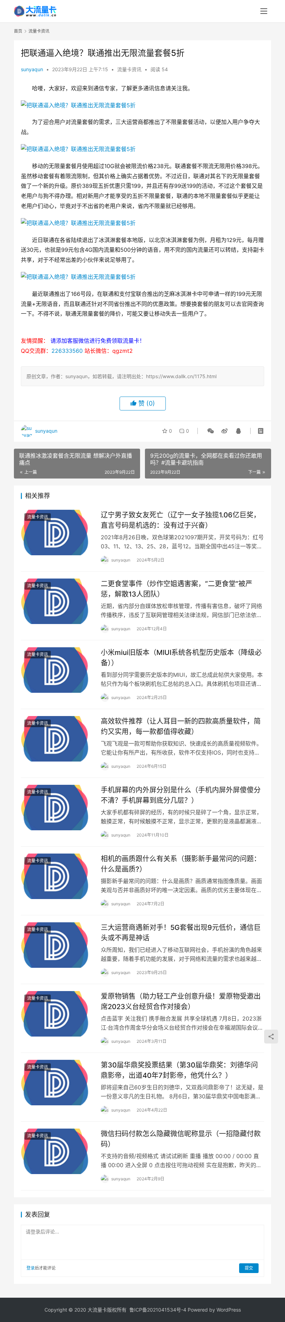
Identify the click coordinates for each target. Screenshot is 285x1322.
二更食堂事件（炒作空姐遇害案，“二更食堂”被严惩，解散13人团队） (176, 589)
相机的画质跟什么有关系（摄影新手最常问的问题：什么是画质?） (181, 864)
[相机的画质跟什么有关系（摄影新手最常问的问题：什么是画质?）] (57, 876)
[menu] (263, 11)
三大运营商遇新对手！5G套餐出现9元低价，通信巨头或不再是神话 (181, 932)
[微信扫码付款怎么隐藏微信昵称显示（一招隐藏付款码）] (57, 1151)
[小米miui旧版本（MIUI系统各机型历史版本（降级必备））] (57, 670)
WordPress (229, 1310)
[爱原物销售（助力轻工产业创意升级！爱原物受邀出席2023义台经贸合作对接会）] (57, 1014)
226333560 (67, 350)
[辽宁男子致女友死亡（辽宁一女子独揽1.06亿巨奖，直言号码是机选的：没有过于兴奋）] (57, 532)
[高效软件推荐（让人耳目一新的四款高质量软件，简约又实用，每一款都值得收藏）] (57, 739)
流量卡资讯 (129, 69)
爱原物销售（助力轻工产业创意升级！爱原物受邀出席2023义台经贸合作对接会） (181, 1001)
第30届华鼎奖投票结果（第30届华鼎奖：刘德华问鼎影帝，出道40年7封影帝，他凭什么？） (179, 1070)
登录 (30, 1268)
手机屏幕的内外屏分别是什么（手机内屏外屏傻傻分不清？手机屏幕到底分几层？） (181, 795)
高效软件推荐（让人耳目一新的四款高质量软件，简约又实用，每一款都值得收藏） (181, 726)
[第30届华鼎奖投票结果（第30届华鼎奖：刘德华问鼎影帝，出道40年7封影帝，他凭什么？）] (57, 1082)
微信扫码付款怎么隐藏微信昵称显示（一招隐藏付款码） (181, 1139)
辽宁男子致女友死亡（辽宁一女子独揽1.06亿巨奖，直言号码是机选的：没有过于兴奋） (180, 520)
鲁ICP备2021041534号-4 (157, 1310)
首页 (18, 31)
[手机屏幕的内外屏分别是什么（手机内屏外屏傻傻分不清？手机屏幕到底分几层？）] (57, 807)
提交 (249, 1268)
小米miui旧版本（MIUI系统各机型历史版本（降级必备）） (181, 657)
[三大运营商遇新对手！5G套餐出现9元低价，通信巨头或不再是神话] (57, 945)
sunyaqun (32, 69)
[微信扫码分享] (210, 431)
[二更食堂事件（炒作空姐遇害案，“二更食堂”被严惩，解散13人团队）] (57, 601)
